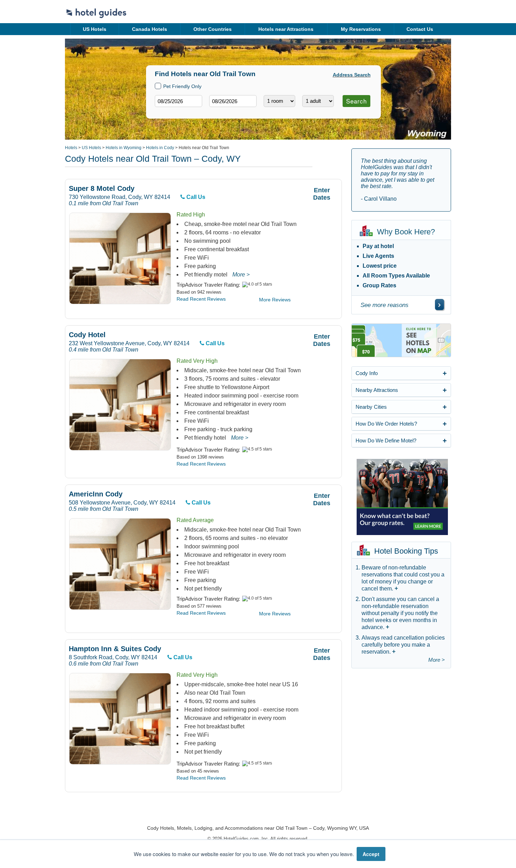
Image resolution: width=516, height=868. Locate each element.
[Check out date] (233, 101)
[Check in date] (178, 101)
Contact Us (419, 29)
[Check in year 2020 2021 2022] (165, 112)
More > (241, 275)
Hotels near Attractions (285, 29)
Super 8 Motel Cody (101, 188)
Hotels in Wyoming (123, 147)
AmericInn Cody (96, 494)
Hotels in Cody (160, 147)
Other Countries (212, 29)
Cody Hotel (87, 335)
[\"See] (439, 304)
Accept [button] (371, 853)
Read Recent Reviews (201, 299)
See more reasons (384, 305)
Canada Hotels (149, 29)
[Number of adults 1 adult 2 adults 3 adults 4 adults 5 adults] (318, 101)
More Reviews (275, 299)
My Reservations (361, 29)
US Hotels (94, 29)
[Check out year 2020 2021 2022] (219, 112)
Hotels (71, 147)
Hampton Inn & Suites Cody (115, 649)
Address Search (352, 75)
